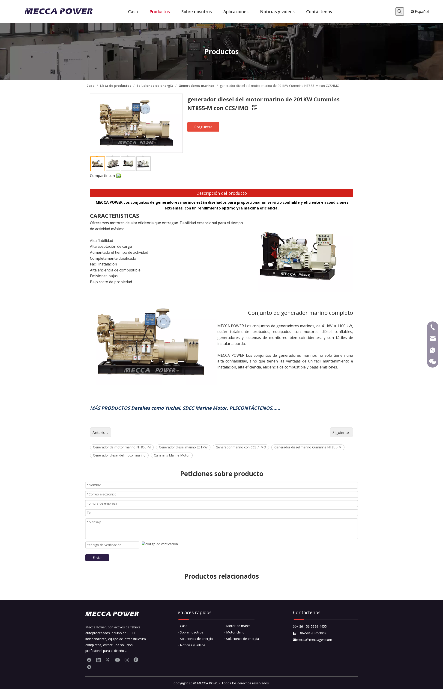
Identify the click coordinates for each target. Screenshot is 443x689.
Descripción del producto (221, 193)
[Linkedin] (98, 659)
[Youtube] (117, 659)
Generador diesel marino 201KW (183, 447)
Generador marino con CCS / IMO (241, 447)
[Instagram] (127, 659)
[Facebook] (89, 659)
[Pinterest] (136, 659)
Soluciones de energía (196, 638)
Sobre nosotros (191, 632)
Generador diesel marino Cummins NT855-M (307, 447)
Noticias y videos (192, 645)
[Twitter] (108, 659)
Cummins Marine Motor (172, 455)
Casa (183, 626)
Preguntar (203, 127)
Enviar (97, 557)
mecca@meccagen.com (312, 639)
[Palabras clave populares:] (399, 11)
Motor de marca (238, 626)
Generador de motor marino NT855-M (122, 447)
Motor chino (235, 632)
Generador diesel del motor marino (119, 455)
